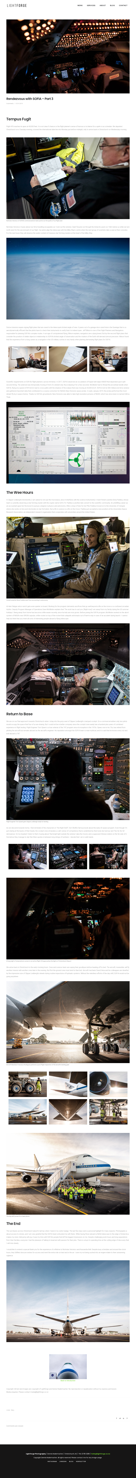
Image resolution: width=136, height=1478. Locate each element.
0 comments (10, 103)
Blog (112, 5)
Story (12, 1410)
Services (91, 5)
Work (80, 5)
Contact (123, 5)
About (103, 5)
